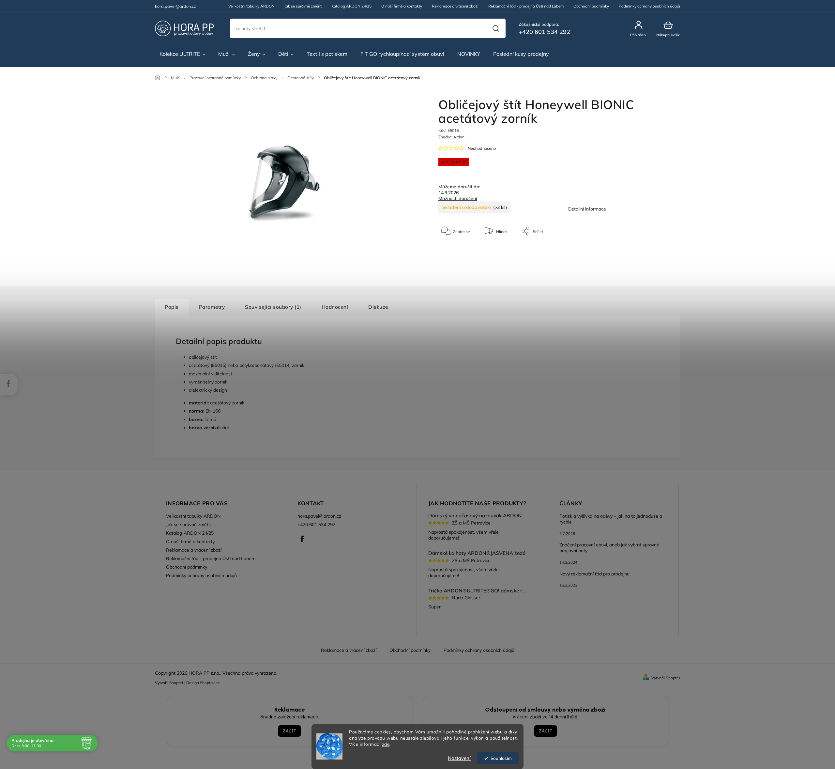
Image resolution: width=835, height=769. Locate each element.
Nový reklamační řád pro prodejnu (594, 574)
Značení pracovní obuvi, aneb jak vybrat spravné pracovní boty (609, 548)
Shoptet (176, 682)
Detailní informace (587, 209)
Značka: (451, 136)
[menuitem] (182, 54)
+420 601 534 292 (316, 524)
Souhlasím (501, 758)
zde (386, 744)
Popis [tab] (172, 307)
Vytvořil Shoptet (665, 677)
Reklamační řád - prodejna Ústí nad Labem (526, 6)
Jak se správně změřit (303, 6)
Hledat (495, 28)
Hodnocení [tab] (335, 307)
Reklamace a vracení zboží (348, 650)
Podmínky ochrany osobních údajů (649, 6)
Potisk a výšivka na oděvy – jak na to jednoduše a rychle (610, 519)
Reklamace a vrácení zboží (455, 6)
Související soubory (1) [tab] (273, 307)
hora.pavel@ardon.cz (319, 516)
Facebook (302, 539)
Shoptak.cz (210, 682)
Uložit (453, 251)
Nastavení (459, 758)
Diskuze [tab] (378, 307)
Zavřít (642, 250)
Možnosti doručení (457, 198)
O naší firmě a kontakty (401, 6)
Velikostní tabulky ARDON (251, 6)
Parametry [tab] (212, 307)
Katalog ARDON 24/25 (351, 6)
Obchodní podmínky (591, 6)
